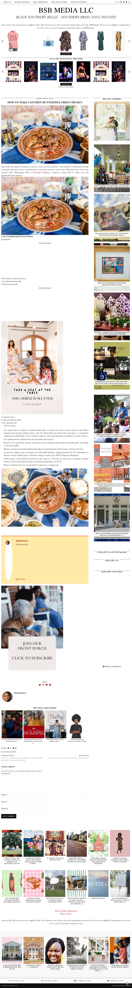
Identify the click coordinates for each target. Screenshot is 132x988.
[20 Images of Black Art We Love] (55, 843)
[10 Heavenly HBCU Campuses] (34, 950)
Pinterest (116, 980)
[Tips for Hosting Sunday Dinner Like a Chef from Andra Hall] (55, 724)
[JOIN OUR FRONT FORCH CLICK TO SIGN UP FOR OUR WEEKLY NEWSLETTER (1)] (32, 631)
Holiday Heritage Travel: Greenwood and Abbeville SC (33, 741)
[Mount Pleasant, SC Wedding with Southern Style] (55, 883)
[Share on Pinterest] (13, 748)
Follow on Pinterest (112, 666)
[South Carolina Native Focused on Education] (55, 950)
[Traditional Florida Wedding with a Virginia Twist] (77, 950)
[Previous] (3, 41)
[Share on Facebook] (8, 748)
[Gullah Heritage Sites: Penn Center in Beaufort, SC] (120, 883)
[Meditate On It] (98, 883)
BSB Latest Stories (59, 2)
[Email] (126, 2)
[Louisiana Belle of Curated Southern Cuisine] (77, 724)
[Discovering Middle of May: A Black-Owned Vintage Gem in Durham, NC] (77, 883)
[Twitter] (115, 2)
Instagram (50, 980)
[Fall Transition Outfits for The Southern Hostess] (12, 883)
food (51, 98)
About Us (7, 2)
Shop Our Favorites (79, 2)
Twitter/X (17, 980)
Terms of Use (66, 913)
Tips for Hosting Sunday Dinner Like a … (55, 740)
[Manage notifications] (127, 983)
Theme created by (121, 985)
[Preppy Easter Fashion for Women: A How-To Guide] (120, 843)
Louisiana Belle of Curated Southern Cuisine (76, 740)
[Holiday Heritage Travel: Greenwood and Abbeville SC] (34, 724)
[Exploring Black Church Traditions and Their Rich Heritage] (98, 843)
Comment (6, 773)
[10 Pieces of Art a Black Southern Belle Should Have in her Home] (34, 843)
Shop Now (66, 54)
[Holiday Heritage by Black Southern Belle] (12, 724)
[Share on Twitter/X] (11, 748)
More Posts (20, 579)
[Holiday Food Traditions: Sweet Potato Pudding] (34, 883)
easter (6, 752)
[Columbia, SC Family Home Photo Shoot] (120, 950)
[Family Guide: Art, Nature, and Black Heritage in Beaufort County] (12, 843)
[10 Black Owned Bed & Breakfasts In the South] (12, 950)
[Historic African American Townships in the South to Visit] (77, 843)
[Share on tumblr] (16, 748)
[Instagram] (118, 2)
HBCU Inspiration (40, 2)
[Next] (129, 41)
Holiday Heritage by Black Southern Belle (11, 740)
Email (4, 801)
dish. (63, 169)
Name (4, 794)
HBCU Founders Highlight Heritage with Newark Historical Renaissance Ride (21, 757)
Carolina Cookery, (41, 172)
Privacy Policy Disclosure (66, 910)
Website (4, 808)
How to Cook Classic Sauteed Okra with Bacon (68, 756)
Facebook (83, 980)
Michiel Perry (42, 98)
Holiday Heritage (22, 2)
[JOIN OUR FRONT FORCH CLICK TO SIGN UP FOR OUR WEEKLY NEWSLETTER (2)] (32, 367)
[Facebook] (123, 2)
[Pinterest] (121, 2)
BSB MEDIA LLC (66, 10)
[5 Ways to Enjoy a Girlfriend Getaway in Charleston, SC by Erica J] (98, 950)
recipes (13, 752)
